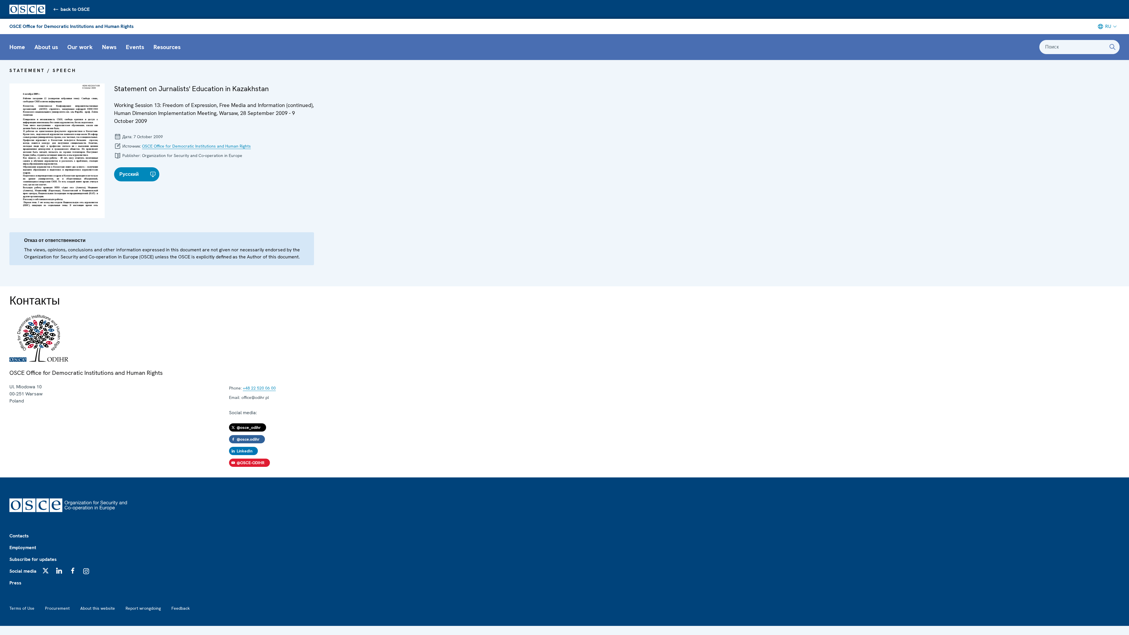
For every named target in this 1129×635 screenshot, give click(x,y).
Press (15, 583)
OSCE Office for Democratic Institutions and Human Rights (71, 26)
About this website (97, 608)
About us (46, 47)
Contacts (19, 536)
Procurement (57, 608)
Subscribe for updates (33, 559)
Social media (22, 571)
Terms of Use (21, 608)
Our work (80, 47)
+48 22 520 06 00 (259, 388)
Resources (167, 47)
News (109, 47)
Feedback (180, 608)
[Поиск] (1112, 47)
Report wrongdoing (143, 608)
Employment (22, 547)
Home (17, 47)
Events (135, 47)
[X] (45, 570)
